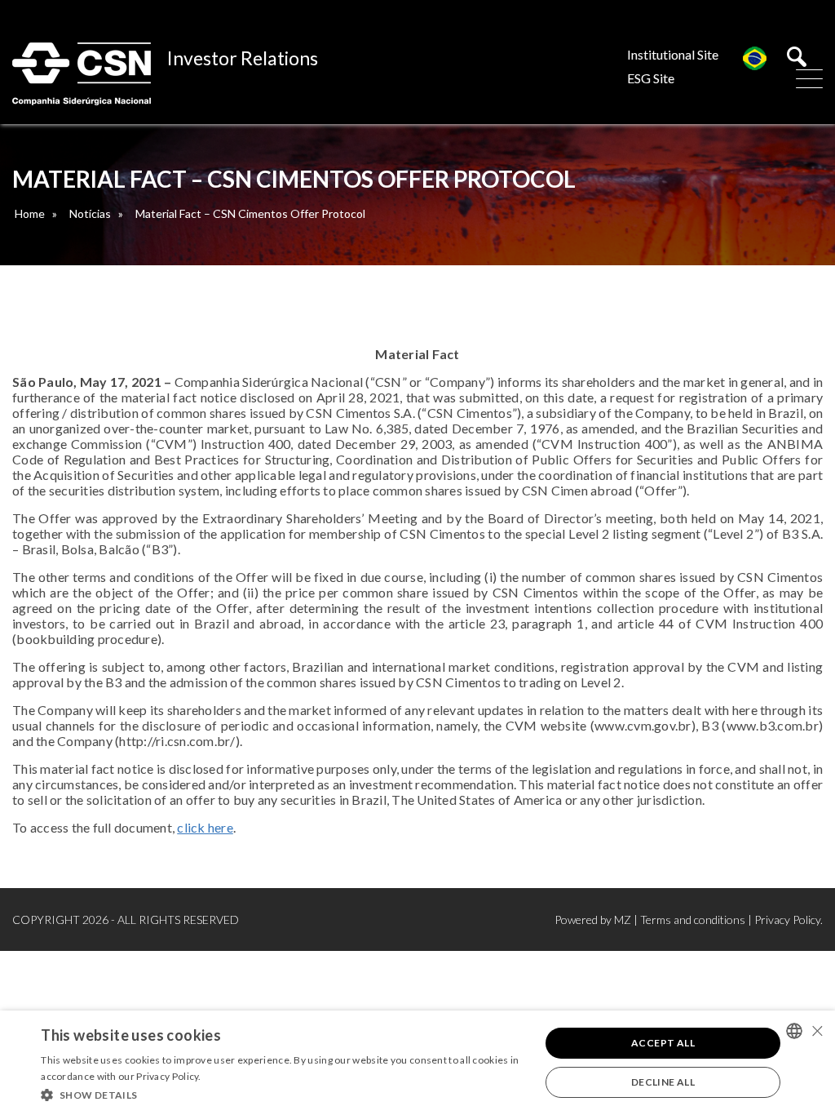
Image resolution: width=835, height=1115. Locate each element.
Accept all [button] (663, 1043)
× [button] (817, 1030)
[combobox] (794, 1031)
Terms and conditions (692, 919)
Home (30, 213)
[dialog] (417, 1063)
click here (205, 827)
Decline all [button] (663, 1082)
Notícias (90, 213)
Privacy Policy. (788, 919)
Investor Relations (242, 58)
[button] (283, 1094)
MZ (622, 919)
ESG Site (650, 78)
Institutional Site (672, 54)
